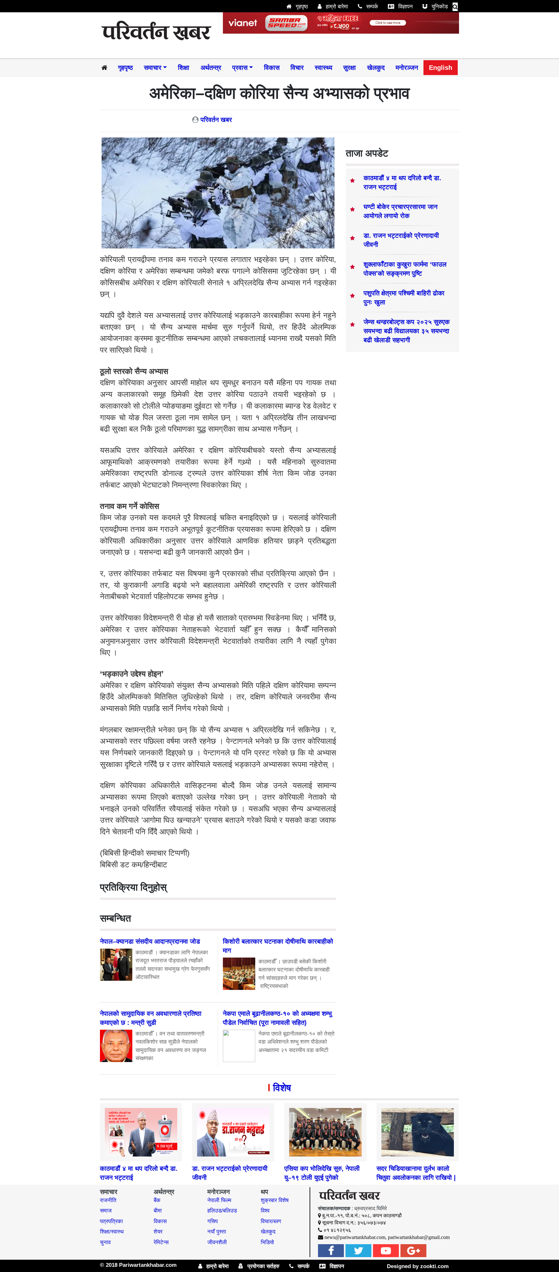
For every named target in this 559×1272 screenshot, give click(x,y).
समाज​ (106, 1211)
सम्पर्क (371, 7)
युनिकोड (439, 7)
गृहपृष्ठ (301, 7)
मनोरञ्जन (407, 67)
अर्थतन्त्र (211, 67)
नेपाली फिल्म (219, 1200)
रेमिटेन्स (161, 1242)
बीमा (158, 1211)
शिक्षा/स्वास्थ (112, 1232)
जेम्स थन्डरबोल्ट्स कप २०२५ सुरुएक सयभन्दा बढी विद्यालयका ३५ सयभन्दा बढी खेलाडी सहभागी (407, 331)
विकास (272, 67)
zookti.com (434, 1266)
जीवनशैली (217, 1242)
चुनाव (105, 1242)
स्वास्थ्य (323, 67)
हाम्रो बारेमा (336, 7)
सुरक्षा (349, 67)
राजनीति (108, 1200)
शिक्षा (183, 67)
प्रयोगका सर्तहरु (263, 1266)
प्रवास (239, 67)
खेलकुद (376, 67)
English (440, 67)
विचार (297, 67)
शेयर (158, 1232)
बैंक (157, 1200)
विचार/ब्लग (271, 1221)
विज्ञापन (405, 7)
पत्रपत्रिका (111, 1221)
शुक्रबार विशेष (275, 1200)
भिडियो (267, 1242)
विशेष (282, 1087)
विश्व (265, 1211)
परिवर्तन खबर (216, 119)
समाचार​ (152, 67)
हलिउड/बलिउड (222, 1211)
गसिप (212, 1221)
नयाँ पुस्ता (216, 1232)
